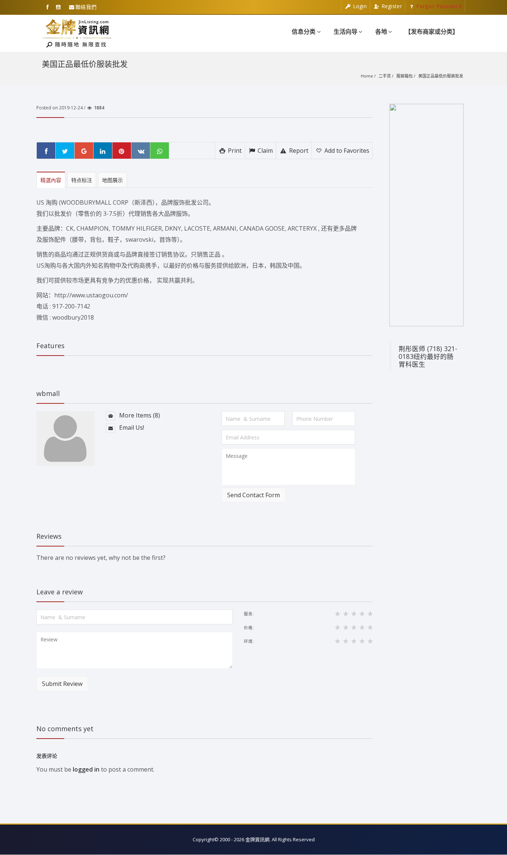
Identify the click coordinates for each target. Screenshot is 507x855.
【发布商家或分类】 (431, 31)
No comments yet (65, 728)
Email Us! (131, 427)
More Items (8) (139, 415)
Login (359, 6)
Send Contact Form (253, 495)
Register (391, 6)
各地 (381, 31)
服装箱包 (404, 76)
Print (234, 150)
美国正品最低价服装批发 (440, 76)
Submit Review (62, 684)
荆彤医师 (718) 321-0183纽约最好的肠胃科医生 (428, 356)
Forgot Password (438, 6)
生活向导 (345, 31)
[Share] (46, 150)
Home (367, 76)
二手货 (385, 76)
